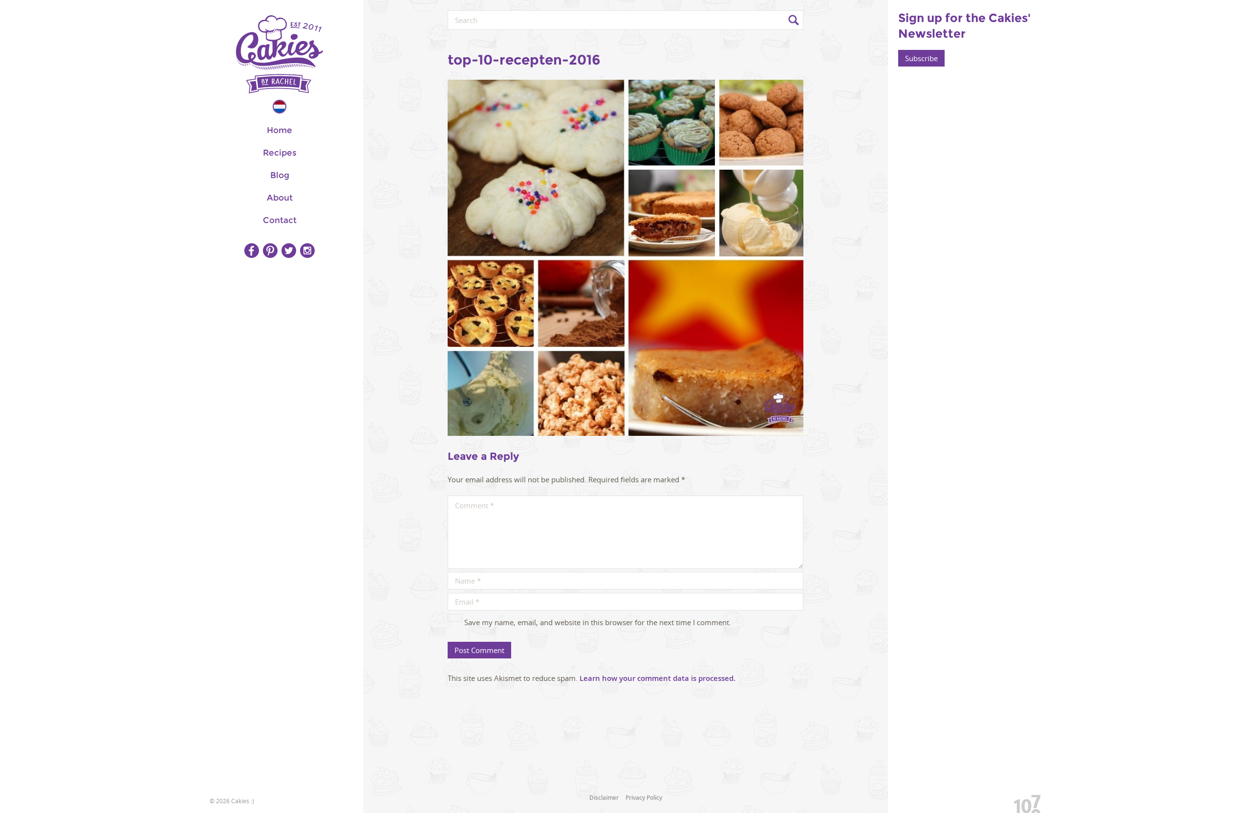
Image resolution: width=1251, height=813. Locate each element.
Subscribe (921, 58)
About (280, 198)
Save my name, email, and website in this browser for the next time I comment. (597, 622)
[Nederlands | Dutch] (279, 106)
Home (279, 130)
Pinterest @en (270, 250)
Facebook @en (251, 250)
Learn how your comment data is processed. (657, 678)
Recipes (280, 153)
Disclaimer (604, 797)
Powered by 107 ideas (1023, 802)
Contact (280, 220)
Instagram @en (307, 250)
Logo (279, 54)
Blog (279, 175)
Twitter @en (289, 250)
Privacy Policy (644, 797)
